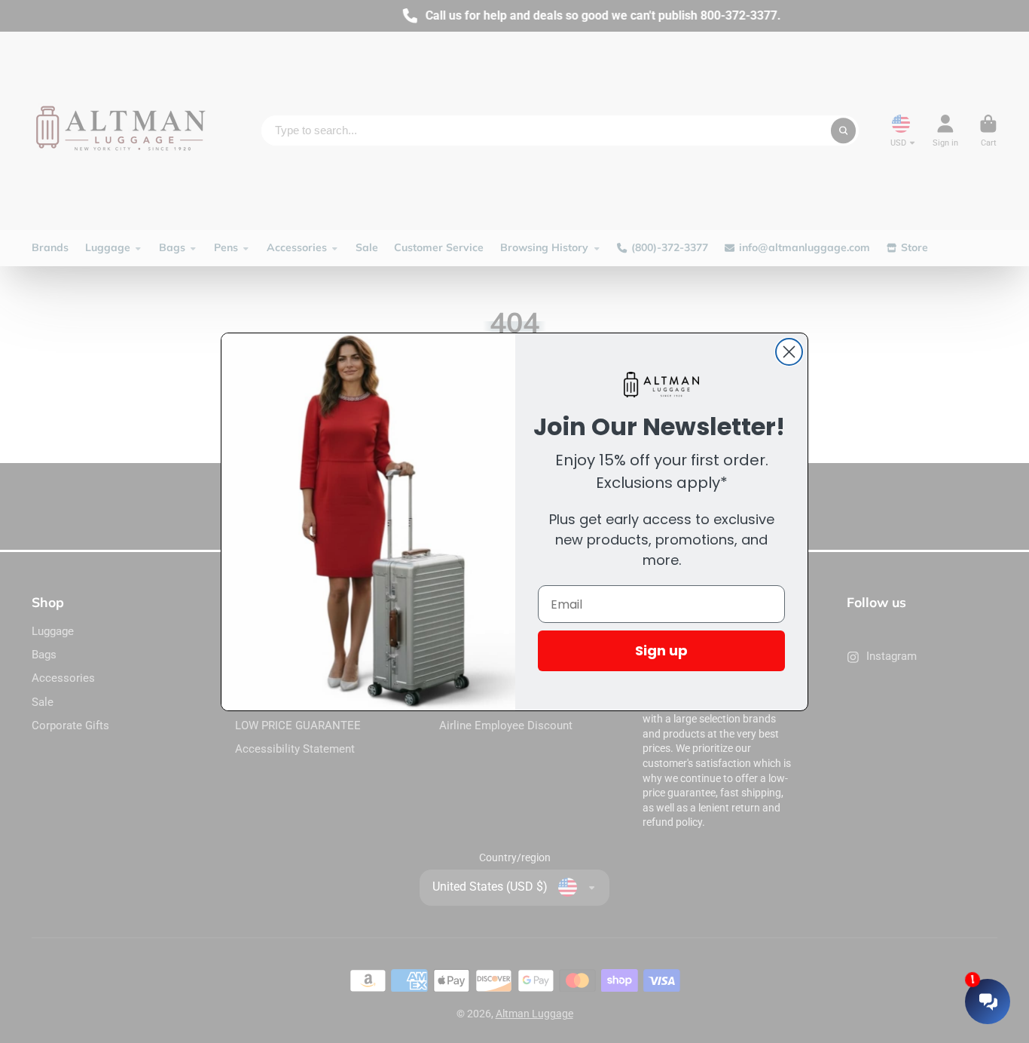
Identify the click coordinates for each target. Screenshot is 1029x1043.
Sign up (661, 650)
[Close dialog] (789, 352)
